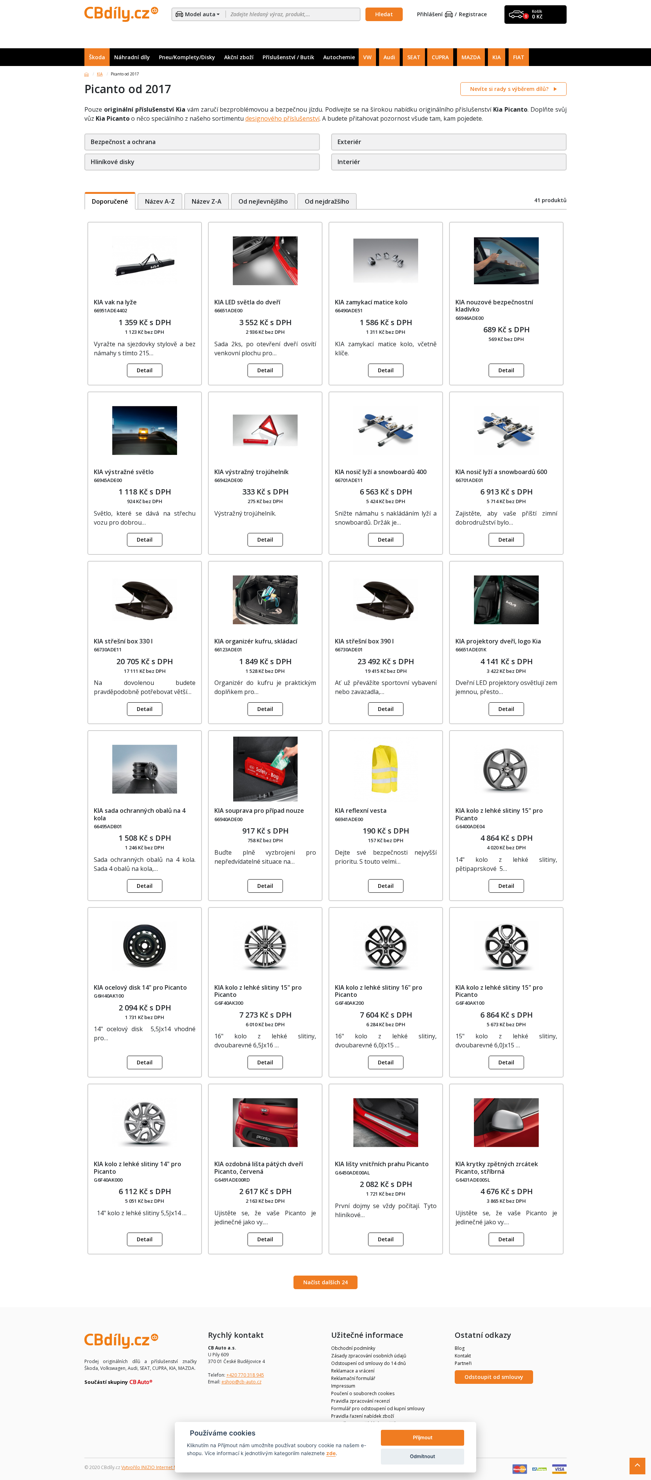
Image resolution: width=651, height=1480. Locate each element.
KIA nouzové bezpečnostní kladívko (494, 305)
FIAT (518, 57)
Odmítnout (422, 1456)
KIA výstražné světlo (124, 472)
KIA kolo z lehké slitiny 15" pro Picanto (499, 814)
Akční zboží (239, 57)
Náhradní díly (132, 57)
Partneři (463, 1363)
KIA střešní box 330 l (123, 641)
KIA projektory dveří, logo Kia (498, 641)
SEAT (413, 57)
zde (331, 1453)
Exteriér (349, 142)
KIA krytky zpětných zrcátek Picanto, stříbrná (496, 1167)
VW (367, 57)
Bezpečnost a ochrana (123, 142)
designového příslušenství (282, 118)
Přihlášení (430, 14)
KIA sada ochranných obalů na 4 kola (139, 814)
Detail (145, 370)
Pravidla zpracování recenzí (360, 1401)
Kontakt (463, 1356)
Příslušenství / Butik (288, 57)
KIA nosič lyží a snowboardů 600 (501, 472)
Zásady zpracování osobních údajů (368, 1356)
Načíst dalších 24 (325, 1282)
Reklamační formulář (353, 1378)
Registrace (473, 14)
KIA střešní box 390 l (364, 641)
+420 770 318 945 (245, 1375)
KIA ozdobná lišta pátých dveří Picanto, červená (258, 1167)
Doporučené (110, 201)
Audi (389, 57)
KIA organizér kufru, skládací (255, 641)
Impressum (343, 1386)
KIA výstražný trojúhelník (251, 472)
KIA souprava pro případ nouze (259, 810)
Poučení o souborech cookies (362, 1393)
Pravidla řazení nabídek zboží (362, 1416)
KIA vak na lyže (115, 302)
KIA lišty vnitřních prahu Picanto (382, 1164)
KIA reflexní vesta (361, 810)
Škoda (97, 57)
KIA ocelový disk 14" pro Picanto (140, 987)
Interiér (349, 162)
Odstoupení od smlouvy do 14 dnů (368, 1363)
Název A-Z (160, 201)
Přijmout (422, 1437)
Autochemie (339, 57)
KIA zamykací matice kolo (371, 302)
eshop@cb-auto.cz (241, 1382)
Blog (460, 1348)
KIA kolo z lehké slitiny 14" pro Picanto (137, 1167)
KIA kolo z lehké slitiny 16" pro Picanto (378, 991)
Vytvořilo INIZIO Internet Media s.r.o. (160, 1467)
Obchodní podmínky (353, 1348)
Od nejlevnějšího (263, 201)
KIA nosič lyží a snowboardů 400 (380, 472)
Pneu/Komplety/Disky (187, 57)
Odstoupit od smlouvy (494, 1376)
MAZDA (471, 57)
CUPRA (440, 57)
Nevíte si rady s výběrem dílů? (510, 88)
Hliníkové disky (112, 162)
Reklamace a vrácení (352, 1371)
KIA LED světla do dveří (247, 302)
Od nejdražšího (327, 201)
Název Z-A (207, 201)
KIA (496, 57)
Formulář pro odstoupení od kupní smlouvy (378, 1408)
